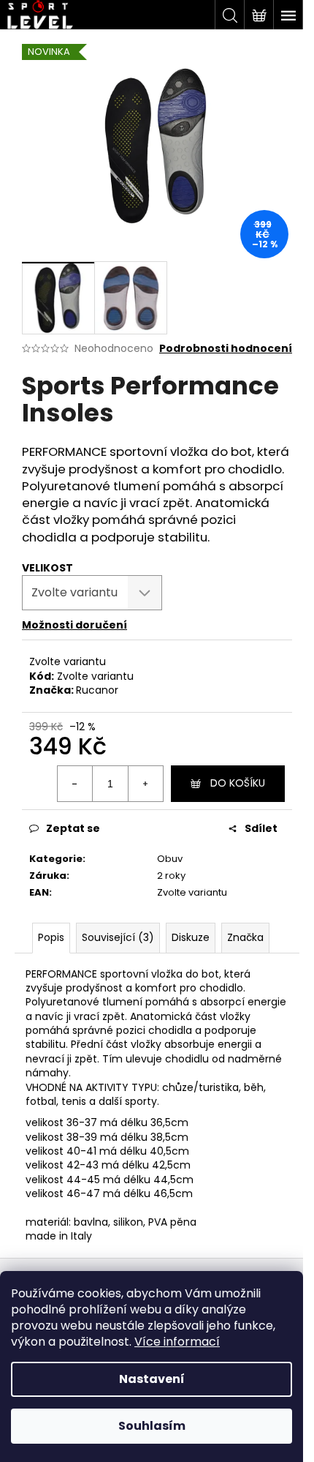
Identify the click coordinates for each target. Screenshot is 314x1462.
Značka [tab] (245, 937)
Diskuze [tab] (191, 937)
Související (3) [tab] (118, 937)
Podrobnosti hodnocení (225, 349)
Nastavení (152, 1379)
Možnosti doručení (74, 625)
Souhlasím (151, 1425)
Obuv (170, 859)
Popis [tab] (51, 937)
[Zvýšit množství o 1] (145, 783)
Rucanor (97, 690)
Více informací (177, 1341)
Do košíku (237, 783)
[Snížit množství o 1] (75, 783)
